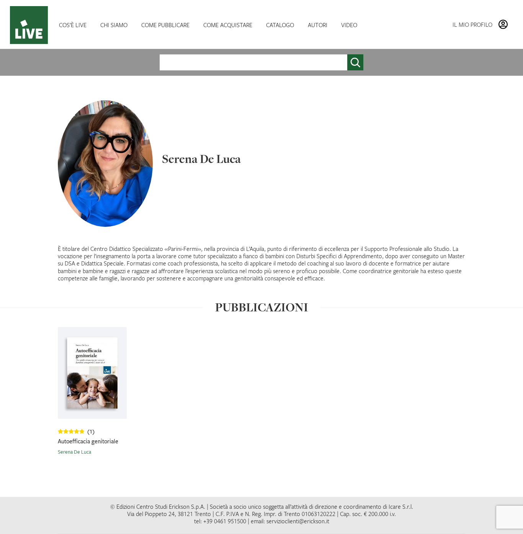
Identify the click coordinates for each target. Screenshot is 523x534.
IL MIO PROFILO (472, 24)
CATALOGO (280, 25)
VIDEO (349, 25)
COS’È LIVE (73, 25)
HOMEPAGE (30, 25)
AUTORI (317, 25)
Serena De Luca (74, 451)
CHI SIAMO (113, 25)
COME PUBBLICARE (165, 25)
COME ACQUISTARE (227, 25)
